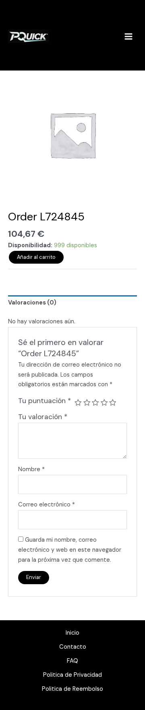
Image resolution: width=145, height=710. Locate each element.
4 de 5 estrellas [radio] (104, 402)
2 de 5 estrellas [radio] (87, 402)
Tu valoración (42, 416)
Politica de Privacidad (72, 675)
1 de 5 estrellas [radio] (78, 402)
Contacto (72, 647)
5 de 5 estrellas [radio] (112, 402)
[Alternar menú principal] (128, 36)
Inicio (72, 633)
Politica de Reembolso (72, 689)
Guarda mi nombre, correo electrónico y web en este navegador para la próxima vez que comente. (69, 550)
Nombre (31, 469)
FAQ (72, 661)
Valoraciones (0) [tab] (32, 303)
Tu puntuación (44, 400)
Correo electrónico (46, 504)
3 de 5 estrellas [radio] (95, 402)
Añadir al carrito (36, 257)
